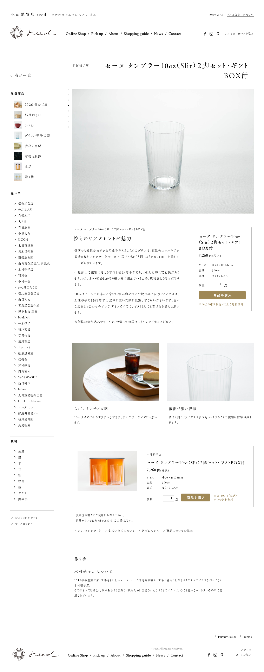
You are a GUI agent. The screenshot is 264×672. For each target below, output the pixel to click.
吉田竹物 (24, 335)
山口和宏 (24, 299)
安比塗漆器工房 (29, 293)
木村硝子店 (81, 66)
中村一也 (24, 281)
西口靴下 (24, 383)
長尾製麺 (24, 425)
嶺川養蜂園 (25, 419)
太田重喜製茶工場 (30, 395)
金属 (21, 451)
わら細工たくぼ (27, 287)
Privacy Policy (227, 637)
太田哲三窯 (25, 245)
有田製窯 (24, 227)
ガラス (22, 493)
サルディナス (26, 407)
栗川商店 (24, 341)
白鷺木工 (24, 215)
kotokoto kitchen (29, 401)
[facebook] (205, 33)
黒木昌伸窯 (25, 251)
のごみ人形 (25, 209)
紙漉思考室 (25, 353)
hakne (22, 389)
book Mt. (24, 317)
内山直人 (24, 371)
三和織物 (24, 365)
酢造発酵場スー (28, 413)
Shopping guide (136, 34)
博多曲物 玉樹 (28, 311)
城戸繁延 (24, 329)
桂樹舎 (22, 359)
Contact (175, 34)
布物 (21, 481)
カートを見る (246, 33)
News (158, 34)
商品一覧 (23, 75)
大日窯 (22, 221)
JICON (23, 239)
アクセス (230, 33)
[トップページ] (33, 38)
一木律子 (24, 323)
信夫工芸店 (25, 203)
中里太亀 (24, 233)
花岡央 (22, 275)
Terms (247, 637)
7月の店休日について (240, 15)
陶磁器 (23, 499)
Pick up (97, 34)
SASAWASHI (27, 377)
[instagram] (211, 33)
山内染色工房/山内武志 (34, 263)
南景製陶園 (25, 257)
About (113, 34)
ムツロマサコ (26, 347)
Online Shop (76, 34)
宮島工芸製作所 (29, 305)
